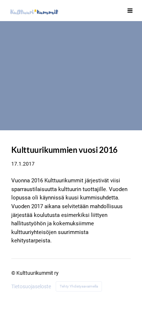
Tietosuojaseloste (31, 286)
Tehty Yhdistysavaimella (79, 286)
